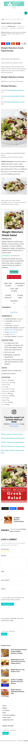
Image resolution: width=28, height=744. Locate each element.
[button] (3, 256)
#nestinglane (14, 426)
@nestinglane (15, 424)
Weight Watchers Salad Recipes (16, 90)
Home (2, 19)
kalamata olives (9, 330)
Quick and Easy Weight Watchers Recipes (14, 96)
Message (3, 555)
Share (13, 508)
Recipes (4, 708)
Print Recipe (14, 272)
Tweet (6, 508)
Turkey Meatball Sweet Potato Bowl (13, 438)
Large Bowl (14, 312)
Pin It (21, 508)
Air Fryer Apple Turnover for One (12, 434)
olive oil (12, 334)
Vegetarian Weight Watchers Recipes (15, 101)
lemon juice (13, 332)
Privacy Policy (6, 717)
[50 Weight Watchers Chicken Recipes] (8, 519)
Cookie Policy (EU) (8, 720)
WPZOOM (26, 740)
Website (3, 589)
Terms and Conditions (8, 715)
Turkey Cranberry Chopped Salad (12, 442)
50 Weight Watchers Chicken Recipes (19, 519)
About (4, 712)
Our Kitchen (5, 710)
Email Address (5, 580)
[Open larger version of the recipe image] (14, 220)
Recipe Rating (5, 549)
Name (2, 571)
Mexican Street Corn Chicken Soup (13, 446)
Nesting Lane (11, 26)
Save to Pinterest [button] (15, 277)
